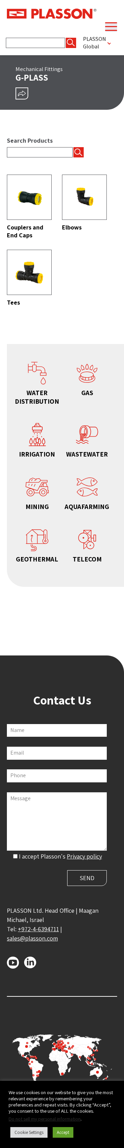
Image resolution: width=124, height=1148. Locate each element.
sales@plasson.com (32, 938)
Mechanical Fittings (39, 69)
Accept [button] (63, 1132)
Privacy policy (84, 856)
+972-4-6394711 (38, 929)
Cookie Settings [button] (28, 1132)
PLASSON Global (94, 42)
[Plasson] (51, 13)
